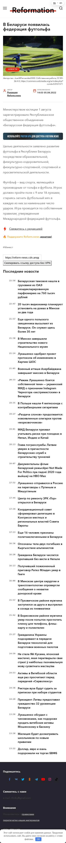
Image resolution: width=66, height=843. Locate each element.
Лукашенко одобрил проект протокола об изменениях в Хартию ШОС (37, 357)
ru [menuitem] (54, 3)
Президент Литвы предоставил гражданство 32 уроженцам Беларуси (39, 703)
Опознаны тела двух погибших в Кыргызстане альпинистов (40, 546)
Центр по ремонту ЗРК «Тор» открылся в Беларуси (37, 500)
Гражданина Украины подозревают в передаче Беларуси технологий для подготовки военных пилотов (38, 640)
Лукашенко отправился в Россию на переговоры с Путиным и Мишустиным (40, 487)
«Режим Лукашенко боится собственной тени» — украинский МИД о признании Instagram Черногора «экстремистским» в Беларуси (40, 388)
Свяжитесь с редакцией (25, 229)
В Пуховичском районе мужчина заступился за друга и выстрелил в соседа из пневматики (40, 604)
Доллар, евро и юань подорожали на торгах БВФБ (37, 751)
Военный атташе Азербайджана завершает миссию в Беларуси (39, 371)
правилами (28, 814)
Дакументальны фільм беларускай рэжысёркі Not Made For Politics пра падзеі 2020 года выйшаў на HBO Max (40, 470)
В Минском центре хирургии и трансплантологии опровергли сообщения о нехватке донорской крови (39, 587)
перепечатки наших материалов (21, 820)
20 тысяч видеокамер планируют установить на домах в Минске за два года (40, 308)
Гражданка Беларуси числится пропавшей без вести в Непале (39, 557)
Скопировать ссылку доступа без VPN (27, 263)
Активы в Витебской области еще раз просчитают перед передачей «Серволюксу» (37, 677)
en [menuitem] (61, 3)
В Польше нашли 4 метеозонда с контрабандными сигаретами (40, 405)
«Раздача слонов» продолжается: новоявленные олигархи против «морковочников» (40, 418)
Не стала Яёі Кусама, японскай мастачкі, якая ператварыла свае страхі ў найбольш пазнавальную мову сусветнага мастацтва (40, 660)
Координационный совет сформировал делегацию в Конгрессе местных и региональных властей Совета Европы (38, 517)
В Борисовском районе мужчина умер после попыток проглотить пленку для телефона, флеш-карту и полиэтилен (40, 621)
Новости (12, 69)
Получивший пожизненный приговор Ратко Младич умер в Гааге (39, 570)
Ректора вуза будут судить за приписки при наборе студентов (39, 690)
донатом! (46, 236)
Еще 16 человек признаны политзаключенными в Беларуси (40, 534)
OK (38, 839)
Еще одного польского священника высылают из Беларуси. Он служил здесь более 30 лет (36, 325)
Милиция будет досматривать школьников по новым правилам (38, 737)
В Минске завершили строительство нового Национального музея (33, 342)
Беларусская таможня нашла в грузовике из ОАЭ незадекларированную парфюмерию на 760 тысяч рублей (38, 289)
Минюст (9, 247)
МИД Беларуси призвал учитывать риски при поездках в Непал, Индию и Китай (40, 433)
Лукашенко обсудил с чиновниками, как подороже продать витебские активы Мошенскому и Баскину (37, 720)
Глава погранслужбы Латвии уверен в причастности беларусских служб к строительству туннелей (37, 450)
